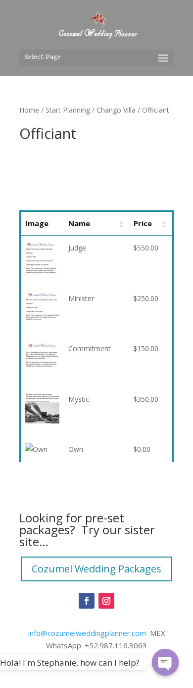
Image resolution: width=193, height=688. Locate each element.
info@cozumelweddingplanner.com (87, 633)
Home (29, 110)
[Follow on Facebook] (87, 601)
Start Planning (68, 110)
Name (79, 223)
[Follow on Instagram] (106, 601)
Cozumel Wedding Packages (96, 568)
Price (143, 223)
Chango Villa (116, 110)
